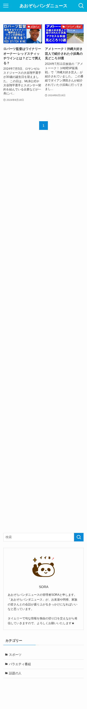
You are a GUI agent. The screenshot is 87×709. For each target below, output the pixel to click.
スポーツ (15, 654)
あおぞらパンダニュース (43, 6)
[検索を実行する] (79, 537)
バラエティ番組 (20, 664)
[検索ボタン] (81, 6)
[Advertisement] (44, 330)
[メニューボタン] (6, 6)
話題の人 (15, 673)
